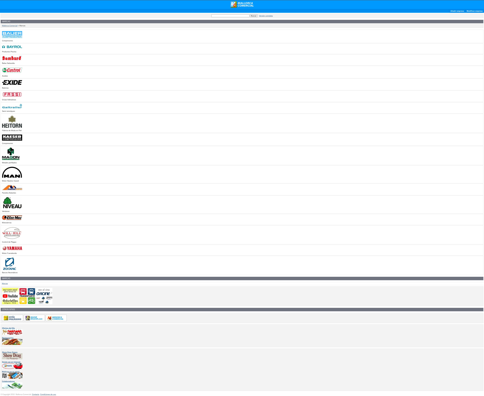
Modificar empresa (475, 11)
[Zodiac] (9, 269)
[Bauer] (12, 37)
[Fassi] (12, 96)
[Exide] (12, 85)
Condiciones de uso (48, 394)
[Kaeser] (12, 140)
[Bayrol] (12, 48)
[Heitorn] (12, 127)
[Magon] (10, 159)
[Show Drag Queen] (12, 359)
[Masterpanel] (12, 190)
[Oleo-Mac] (12, 219)
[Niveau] (12, 208)
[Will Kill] (11, 239)
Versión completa (266, 16)
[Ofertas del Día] (12, 334)
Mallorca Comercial (242, 4)
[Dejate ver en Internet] (12, 368)
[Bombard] (12, 60)
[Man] (12, 178)
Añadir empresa (457, 11)
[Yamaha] (12, 250)
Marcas (5, 283)
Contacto (35, 394)
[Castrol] (12, 73)
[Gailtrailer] (12, 108)
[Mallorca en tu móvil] (12, 378)
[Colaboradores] (12, 388)
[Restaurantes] (12, 344)
